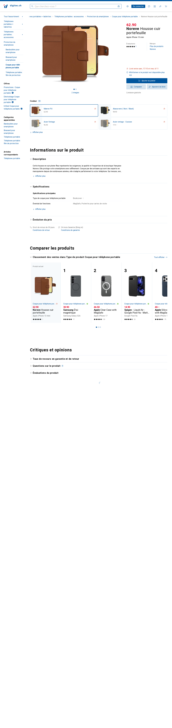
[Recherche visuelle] (118, 6)
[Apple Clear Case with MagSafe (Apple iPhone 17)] (106, 292)
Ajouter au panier (148, 81)
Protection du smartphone (9, 43)
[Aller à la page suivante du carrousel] (163, 292)
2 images (75, 92)
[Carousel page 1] (74, 89)
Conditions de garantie (70, 230)
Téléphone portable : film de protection (14, 73)
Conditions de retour (41, 230)
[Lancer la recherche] (32, 6)
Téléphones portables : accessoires (9, 34)
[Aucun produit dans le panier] (166, 6)
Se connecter (138, 6)
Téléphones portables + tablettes (8, 24)
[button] (146, 68)
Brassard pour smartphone (11, 58)
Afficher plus (38, 132)
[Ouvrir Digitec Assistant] (149, 6)
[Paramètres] (127, 6)
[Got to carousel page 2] (76, 89)
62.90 (131, 25)
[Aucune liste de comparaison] (155, 6)
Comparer (138, 87)
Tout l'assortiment (11, 16)
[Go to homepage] (12, 6)
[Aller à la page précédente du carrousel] (34, 292)
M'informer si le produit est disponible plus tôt (147, 73)
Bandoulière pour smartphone (12, 51)
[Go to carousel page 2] (98, 327)
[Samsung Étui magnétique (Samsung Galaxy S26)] (75, 292)
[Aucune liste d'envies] (160, 6)
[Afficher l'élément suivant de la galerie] (121, 54)
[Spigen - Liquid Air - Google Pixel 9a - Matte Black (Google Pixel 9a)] (137, 292)
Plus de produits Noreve (156, 46)
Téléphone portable (12, 137)
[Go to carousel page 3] (100, 327)
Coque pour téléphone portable (13, 66)
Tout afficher (159, 257)
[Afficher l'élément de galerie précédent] (29, 54)
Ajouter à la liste (158, 87)
